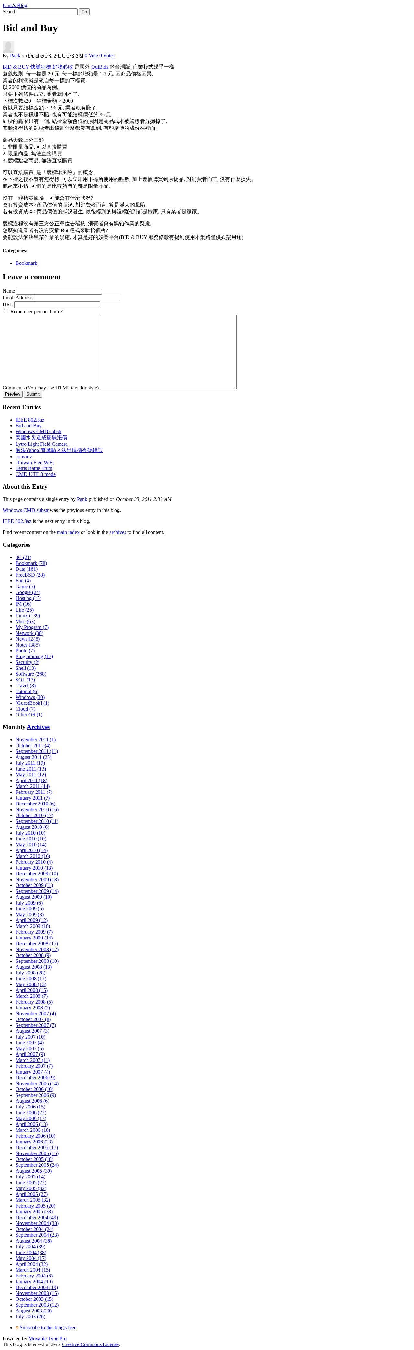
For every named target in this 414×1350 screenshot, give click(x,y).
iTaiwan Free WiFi (35, 462)
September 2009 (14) (37, 891)
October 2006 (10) (34, 1089)
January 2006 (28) (34, 1141)
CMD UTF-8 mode (36, 474)
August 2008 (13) (34, 967)
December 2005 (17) (37, 1147)
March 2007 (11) (33, 1060)
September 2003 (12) (37, 1305)
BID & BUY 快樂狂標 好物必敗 (38, 67)
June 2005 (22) (31, 1182)
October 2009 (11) (34, 885)
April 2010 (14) (32, 850)
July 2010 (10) (30, 833)
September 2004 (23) (37, 1235)
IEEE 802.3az (30, 419)
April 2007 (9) (30, 1054)
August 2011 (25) (33, 757)
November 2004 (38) (37, 1223)
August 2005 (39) (34, 1171)
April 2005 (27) (32, 1194)
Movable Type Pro (47, 1338)
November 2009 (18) (37, 879)
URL (8, 304)
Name (9, 291)
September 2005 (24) (37, 1165)
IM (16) (23, 604)
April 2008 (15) (32, 990)
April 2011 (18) (31, 780)
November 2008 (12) (37, 949)
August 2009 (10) (34, 897)
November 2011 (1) (36, 739)
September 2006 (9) (36, 1095)
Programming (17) (34, 656)
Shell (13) (26, 668)
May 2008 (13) (31, 984)
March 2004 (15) (33, 1270)
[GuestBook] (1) (32, 703)
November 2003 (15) (37, 1293)
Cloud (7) (25, 709)
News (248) (28, 639)
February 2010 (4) (34, 862)
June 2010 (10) (31, 838)
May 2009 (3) (30, 914)
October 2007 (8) (33, 1019)
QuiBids (99, 67)
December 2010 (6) (35, 803)
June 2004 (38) (31, 1252)
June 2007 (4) (30, 1042)
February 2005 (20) (35, 1206)
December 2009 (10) (37, 873)
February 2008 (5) (34, 1002)
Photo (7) (25, 650)
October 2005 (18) (34, 1159)
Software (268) (31, 674)
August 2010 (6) (32, 827)
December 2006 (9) (35, 1077)
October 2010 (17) (34, 815)
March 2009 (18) (33, 926)
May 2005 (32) (31, 1188)
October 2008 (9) (33, 955)
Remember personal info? (36, 311)
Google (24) (28, 592)
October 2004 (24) (34, 1229)
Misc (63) (25, 621)
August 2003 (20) (34, 1310)
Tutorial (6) (27, 691)
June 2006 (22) (31, 1112)
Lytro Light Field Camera (42, 444)
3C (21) (23, 557)
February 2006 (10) (35, 1136)
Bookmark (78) (31, 563)
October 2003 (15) (34, 1299)
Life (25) (25, 610)
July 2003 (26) (30, 1316)
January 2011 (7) (33, 798)
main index (68, 532)
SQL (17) (25, 679)
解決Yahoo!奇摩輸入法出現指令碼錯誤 (59, 450)
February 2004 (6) (34, 1275)
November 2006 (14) (37, 1083)
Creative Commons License (90, 1344)
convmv (24, 456)
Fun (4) (23, 580)
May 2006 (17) (31, 1118)
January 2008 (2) (33, 1007)
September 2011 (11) (37, 751)
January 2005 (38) (34, 1211)
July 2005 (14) (30, 1176)
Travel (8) (26, 685)
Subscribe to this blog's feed (48, 1327)
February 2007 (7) (34, 1066)
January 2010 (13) (34, 868)
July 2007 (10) (30, 1037)
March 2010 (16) (33, 856)
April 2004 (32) (32, 1264)
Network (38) (29, 633)
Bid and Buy (29, 425)
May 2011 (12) (31, 774)
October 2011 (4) (33, 745)
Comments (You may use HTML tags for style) (51, 387)
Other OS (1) (29, 714)
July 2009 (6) (29, 903)
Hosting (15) (28, 598)
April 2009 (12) (32, 920)
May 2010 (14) (31, 844)
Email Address (17, 297)
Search (9, 11)
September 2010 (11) (37, 821)
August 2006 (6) (32, 1101)
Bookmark (26, 263)
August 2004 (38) (34, 1240)
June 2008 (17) (31, 978)
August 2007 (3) (32, 1031)
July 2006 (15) (30, 1106)
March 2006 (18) (33, 1130)
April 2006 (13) (32, 1124)
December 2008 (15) (37, 943)
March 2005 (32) (33, 1200)
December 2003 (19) (37, 1287)
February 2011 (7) (34, 792)
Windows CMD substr (38, 431)
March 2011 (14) (33, 786)
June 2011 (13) (31, 768)
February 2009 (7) (34, 932)
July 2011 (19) (30, 763)
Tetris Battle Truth (34, 468)
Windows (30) (30, 697)
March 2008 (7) (32, 996)
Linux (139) (28, 615)
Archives (38, 727)
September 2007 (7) (36, 1025)
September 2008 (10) (37, 961)
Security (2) (27, 662)
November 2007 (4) (36, 1013)
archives (117, 532)
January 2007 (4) (33, 1071)
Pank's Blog (15, 5)
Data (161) (27, 569)
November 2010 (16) (37, 809)
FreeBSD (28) (30, 575)
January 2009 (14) (34, 937)
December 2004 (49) (37, 1217)
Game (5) (25, 586)
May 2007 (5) (30, 1048)
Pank (15, 55)
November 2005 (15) (37, 1153)
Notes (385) (28, 644)
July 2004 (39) (30, 1246)
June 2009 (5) (30, 908)
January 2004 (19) (34, 1281)
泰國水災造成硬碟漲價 (41, 437)
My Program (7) (32, 627)
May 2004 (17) (31, 1258)
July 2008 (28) (30, 972)
